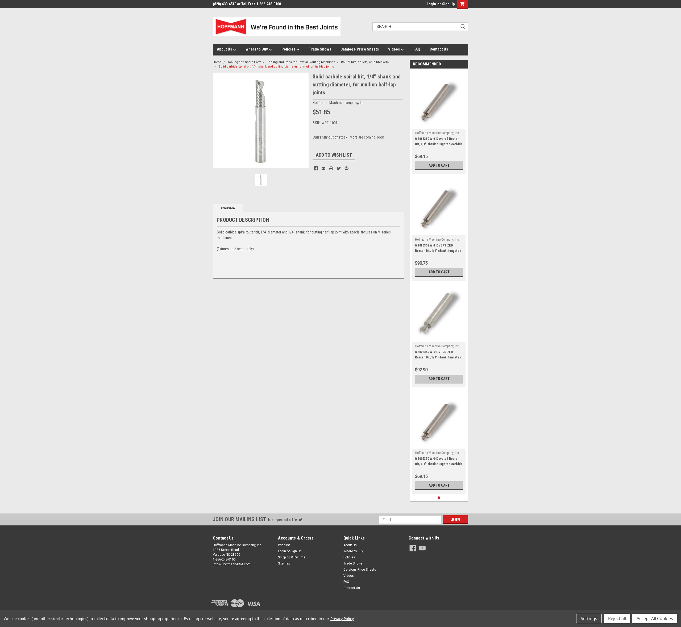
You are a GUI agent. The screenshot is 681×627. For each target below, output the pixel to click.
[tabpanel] (439, 123)
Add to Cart (439, 165)
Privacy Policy (342, 618)
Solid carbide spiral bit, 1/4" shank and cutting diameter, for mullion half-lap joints (276, 66)
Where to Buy (257, 49)
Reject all (617, 618)
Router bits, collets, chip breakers (365, 62)
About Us (225, 49)
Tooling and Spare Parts (244, 62)
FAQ (416, 49)
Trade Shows (320, 49)
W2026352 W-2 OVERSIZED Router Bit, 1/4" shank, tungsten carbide (438, 357)
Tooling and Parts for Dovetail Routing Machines (301, 62)
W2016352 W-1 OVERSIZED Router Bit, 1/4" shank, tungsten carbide (438, 251)
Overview (228, 208)
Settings (589, 618)
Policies (288, 49)
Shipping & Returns (291, 557)
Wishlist (284, 545)
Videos (394, 49)
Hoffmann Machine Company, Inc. (437, 133)
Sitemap (284, 563)
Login (431, 4)
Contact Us (439, 49)
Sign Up (448, 4)
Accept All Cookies (655, 618)
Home (217, 62)
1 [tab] (439, 497)
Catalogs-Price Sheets (359, 49)
